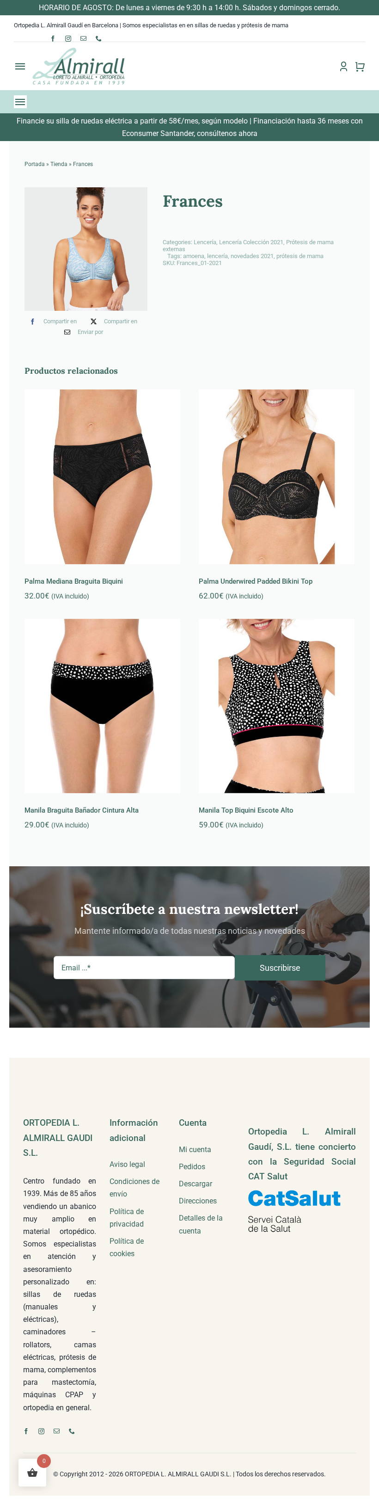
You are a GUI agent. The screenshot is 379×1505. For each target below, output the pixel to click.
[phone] (99, 39)
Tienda (58, 164)
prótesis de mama (300, 256)
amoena (193, 256)
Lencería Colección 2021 (251, 242)
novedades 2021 (252, 256)
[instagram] (68, 39)
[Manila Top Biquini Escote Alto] (277, 706)
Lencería (205, 242)
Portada (34, 164)
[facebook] (53, 39)
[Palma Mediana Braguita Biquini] (102, 476)
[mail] (83, 39)
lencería (217, 256)
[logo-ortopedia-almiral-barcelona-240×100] (78, 50)
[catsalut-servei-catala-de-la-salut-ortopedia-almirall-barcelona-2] (294, 1193)
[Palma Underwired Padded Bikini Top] (277, 476)
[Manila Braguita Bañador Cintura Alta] (102, 706)
